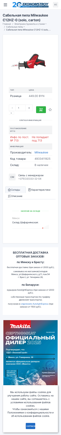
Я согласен (30, 425)
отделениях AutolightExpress (34, 304)
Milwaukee (41, 152)
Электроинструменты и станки (29, 24)
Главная (7, 24)
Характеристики (40, 189)
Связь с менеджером (31, 175)
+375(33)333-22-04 (29, 178)
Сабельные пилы (14, 27)
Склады (15, 189)
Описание (16, 196)
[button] (7, 358)
